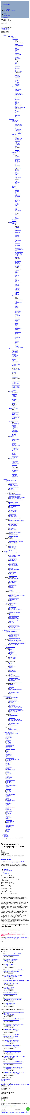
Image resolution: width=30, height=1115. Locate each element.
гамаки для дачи (13, 700)
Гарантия (5, 11)
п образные (17, 232)
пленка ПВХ (12, 666)
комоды (14, 410)
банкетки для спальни (14, 626)
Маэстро (8, 787)
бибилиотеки (12, 570)
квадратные (15, 407)
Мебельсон (9, 762)
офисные (17, 237)
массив (14, 435)
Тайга (7, 774)
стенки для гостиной (14, 555)
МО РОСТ (9, 734)
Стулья (11, 391)
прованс (11, 674)
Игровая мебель (13, 483)
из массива (17, 149)
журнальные (12, 594)
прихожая (17, 77)
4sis (7, 812)
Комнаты (11, 484)
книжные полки (13, 543)
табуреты (11, 687)
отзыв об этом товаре (10, 929)
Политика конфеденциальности (8, 1105)
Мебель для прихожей (11, 631)
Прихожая (6, 630)
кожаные (17, 342)
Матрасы (11, 436)
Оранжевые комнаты (14, 505)
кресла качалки (13, 579)
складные (17, 315)
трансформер (18, 138)
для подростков (18, 176)
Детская (5, 479)
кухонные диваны (13, 678)
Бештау (8, 750)
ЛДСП (14, 434)
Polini (7, 751)
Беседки (14, 937)
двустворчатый (19, 45)
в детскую (17, 115)
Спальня (5, 601)
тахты (10, 610)
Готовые (11, 649)
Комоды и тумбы (13, 408)
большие (17, 85)
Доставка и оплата (5, 1079)
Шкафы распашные (15, 38)
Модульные (12, 650)
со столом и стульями (14, 679)
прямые (17, 227)
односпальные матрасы (15, 440)
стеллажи (11, 573)
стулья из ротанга (13, 725)
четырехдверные (19, 94)
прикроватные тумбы (14, 620)
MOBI (7, 771)
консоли (11, 589)
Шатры (22, 937)
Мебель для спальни (11, 603)
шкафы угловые (13, 617)
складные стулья (14, 400)
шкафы (11, 568)
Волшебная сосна (10, 800)
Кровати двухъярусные (15, 135)
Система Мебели (10, 769)
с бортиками (18, 193)
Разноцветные (12, 506)
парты (10, 492)
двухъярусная (12, 512)
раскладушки (12, 705)
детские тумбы (16, 416)
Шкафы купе (15, 86)
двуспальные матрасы (15, 442)
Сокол (7, 830)
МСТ (7, 796)
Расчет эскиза (6, 15)
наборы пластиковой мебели (16, 710)
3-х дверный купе (17, 49)
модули (11, 574)
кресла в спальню (13, 627)
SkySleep (8, 764)
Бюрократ (8, 760)
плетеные (17, 319)
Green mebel (9, 776)
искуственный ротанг (14, 719)
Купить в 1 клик (5, 853)
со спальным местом (15, 424)
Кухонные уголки (13, 421)
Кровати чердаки (14, 153)
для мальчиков (17, 215)
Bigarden (8, 813)
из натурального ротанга (15, 720)
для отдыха (17, 326)
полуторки (17, 126)
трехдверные (18, 93)
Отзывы (5, 17)
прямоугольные (16, 369)
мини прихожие (13, 636)
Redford (8, 741)
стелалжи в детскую (15, 477)
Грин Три (8, 740)
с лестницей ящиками (17, 165)
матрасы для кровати (14, 612)
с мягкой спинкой (14, 394)
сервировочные (16, 364)
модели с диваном (17, 157)
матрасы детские (14, 454)
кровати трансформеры (15, 518)
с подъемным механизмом (18, 129)
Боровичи (8, 789)
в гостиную (17, 113)
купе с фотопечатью (18, 104)
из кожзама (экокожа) (17, 345)
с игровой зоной (17, 159)
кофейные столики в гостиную (17, 595)
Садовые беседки (9, 939)
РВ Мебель (9, 827)
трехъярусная (12, 514)
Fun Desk (8, 781)
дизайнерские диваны (18, 256)
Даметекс (8, 823)
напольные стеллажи (15, 462)
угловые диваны (13, 564)
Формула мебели (10, 780)
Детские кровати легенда (12, 759)
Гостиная (5, 551)
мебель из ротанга (13, 715)
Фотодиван (9, 746)
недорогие (17, 143)
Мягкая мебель (13, 222)
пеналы (11, 688)
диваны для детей (13, 534)
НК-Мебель (9, 777)
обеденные (15, 351)
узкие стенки (12, 560)
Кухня (5, 645)
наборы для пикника (14, 731)
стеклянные (15, 377)
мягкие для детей (17, 234)
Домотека (8, 773)
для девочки (17, 184)
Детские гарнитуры (14, 487)
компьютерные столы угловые (16, 385)
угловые (17, 228)
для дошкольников (13, 523)
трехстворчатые (19, 46)
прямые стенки (13, 558)
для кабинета (12, 572)
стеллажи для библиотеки (15, 469)
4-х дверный (17, 52)
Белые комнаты (13, 503)
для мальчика (17, 181)
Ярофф (8, 829)
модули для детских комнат (16, 499)
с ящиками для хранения (15, 681)
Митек (8, 814)
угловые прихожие (14, 635)
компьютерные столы (14, 592)
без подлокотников (19, 251)
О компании (6, 9)
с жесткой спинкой (14, 397)
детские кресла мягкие (17, 307)
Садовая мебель (7, 696)
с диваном (17, 141)
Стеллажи (11, 458)
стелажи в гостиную (14, 472)
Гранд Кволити (10, 752)
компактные (18, 268)
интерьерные (18, 133)
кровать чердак (13, 510)
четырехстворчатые (20, 107)
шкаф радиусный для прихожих (17, 643)
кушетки (17, 236)
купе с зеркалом (17, 96)
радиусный (18, 54)
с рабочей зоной (17, 162)
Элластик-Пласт (10, 807)
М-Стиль (8, 791)
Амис (7, 763)
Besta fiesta (9, 820)
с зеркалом (17, 65)
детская (17, 75)
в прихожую (17, 117)
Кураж (8, 765)
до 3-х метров (12, 658)
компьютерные (19, 299)
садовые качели (13, 703)
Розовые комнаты (13, 502)
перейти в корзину (5, 28)
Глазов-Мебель (10, 825)
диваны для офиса (17, 290)
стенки (11, 621)
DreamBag (8, 809)
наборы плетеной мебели (15, 709)
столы (10, 693)
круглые (14, 372)
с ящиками (17, 245)
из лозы (17, 341)
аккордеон (17, 263)
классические (12, 670)
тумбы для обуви (13, 644)
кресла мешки (16, 321)
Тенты (18, 937)
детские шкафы (17, 56)
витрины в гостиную (14, 569)
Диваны (14, 223)
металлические (19, 347)
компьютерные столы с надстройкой (16, 382)
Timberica (8, 805)
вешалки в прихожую (14, 638)
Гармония (8, 755)
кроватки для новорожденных (16, 520)
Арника (8, 790)
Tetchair (8, 804)
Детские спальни (13, 485)
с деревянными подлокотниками (19, 248)
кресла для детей (13, 536)
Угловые (11, 652)
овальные (14, 370)
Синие (11, 507)
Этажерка (8, 795)
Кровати (11, 119)
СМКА (8, 802)
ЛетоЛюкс (9, 817)
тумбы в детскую (13, 542)
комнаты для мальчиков (15, 494)
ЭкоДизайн (9, 811)
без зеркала (17, 63)
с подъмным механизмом (15, 609)
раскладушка (18, 265)
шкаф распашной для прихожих (17, 641)
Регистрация (6, 4)
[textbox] (7, 23)
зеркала (11, 590)
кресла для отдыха (13, 578)
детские (14, 359)
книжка (17, 262)
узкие (16, 106)
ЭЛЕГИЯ (8, 742)
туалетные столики (14, 366)
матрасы (11, 537)
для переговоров (15, 361)
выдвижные (18, 139)
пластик (11, 665)
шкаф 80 (17, 82)
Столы (11, 348)
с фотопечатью (18, 70)
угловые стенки (13, 559)
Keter (7, 808)
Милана (8, 768)
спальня (17, 73)
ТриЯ (7, 798)
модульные (18, 58)
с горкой (17, 197)
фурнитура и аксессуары (15, 689)
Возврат (5, 13)
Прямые (11, 653)
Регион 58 (8, 736)
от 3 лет (11, 521)
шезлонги (11, 702)
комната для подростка (15, 498)
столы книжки (13, 596)
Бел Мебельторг (10, 743)
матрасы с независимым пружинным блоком (15, 448)
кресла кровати (17, 323)
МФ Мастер (9, 782)
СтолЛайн (9, 826)
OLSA (8, 818)
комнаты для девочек (14, 496)
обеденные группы (15, 353)
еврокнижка (18, 261)
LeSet (7, 831)
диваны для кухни (17, 285)
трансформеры (18, 132)
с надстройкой (12, 549)
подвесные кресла (18, 313)
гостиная (17, 76)
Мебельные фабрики (8, 732)
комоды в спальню (14, 618)
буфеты (11, 684)
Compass (8, 799)
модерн (11, 672)
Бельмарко (9, 754)
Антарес (8, 772)
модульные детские (14, 490)
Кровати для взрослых (15, 121)
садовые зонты (13, 711)
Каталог (5, 35)
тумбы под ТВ (15, 414)
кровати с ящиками (17, 196)
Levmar (8, 792)
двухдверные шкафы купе (18, 91)
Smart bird (8, 803)
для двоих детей (13, 530)
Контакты (5, 14)
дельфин (17, 266)
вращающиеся (18, 311)
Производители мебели (12, 733)
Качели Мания (10, 745)
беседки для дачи (13, 712)
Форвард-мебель (10, 749)
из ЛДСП (17, 151)
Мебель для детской (11, 480)
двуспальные (18, 125)
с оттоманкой (18, 239)
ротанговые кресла (18, 332)
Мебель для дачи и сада (12, 697)
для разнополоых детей (15, 532)
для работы (17, 304)
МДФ (10, 663)
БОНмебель (9, 737)
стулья (10, 550)
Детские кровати (14, 187)
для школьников (13, 524)
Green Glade (9, 822)
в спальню (17, 110)
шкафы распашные (14, 616)
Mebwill (8, 778)
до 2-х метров (12, 657)
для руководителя (18, 301)
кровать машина (13, 515)
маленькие (17, 84)
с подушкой (17, 317)
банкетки (11, 587)
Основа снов (9, 756)
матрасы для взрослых (15, 456)
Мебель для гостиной (11, 552)
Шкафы (11, 36)
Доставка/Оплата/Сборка (9, 10)
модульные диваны (14, 565)
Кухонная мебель (10, 647)
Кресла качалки (4, 1084)
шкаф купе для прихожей (15, 640)
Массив (11, 667)
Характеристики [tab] (7, 870)
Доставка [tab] (5, 872)
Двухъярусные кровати (14, 1084)
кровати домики (17, 190)
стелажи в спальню (14, 474)
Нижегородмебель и (11, 785)
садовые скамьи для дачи (15, 707)
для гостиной (17, 287)
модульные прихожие (14, 634)
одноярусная (12, 511)
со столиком (17, 242)
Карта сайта (3, 1094)
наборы (14, 426)
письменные (15, 355)
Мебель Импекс (10, 758)
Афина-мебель (10, 821)
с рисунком (17, 68)
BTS (7, 786)
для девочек (17, 218)
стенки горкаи (12, 556)
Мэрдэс (8, 783)
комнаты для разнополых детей (17, 497)
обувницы (14, 419)
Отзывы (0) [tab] (6, 873)
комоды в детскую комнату (16, 541)
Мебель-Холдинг (10, 794)
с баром (14, 428)
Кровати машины (14, 220)
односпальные (18, 124)
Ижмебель (9, 747)
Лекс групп (9, 767)
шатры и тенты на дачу (15, 706)
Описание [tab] (6, 869)
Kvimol (8, 816)
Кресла (14, 295)
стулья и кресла (13, 729)
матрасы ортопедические (16, 445)
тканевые (17, 337)
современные (12, 671)
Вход (4, 2)
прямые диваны (13, 563)
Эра (7, 738)
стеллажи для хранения (15, 464)
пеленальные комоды (15, 412)
